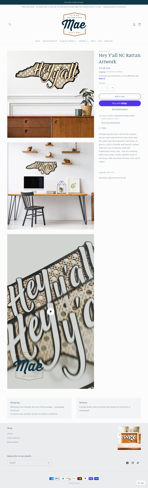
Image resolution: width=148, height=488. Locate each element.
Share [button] (104, 128)
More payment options (120, 109)
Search (10, 434)
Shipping (102, 72)
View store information (110, 122)
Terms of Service (13, 438)
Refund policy (12, 442)
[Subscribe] (48, 462)
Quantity (102, 83)
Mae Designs (76, 483)
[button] (10, 24)
